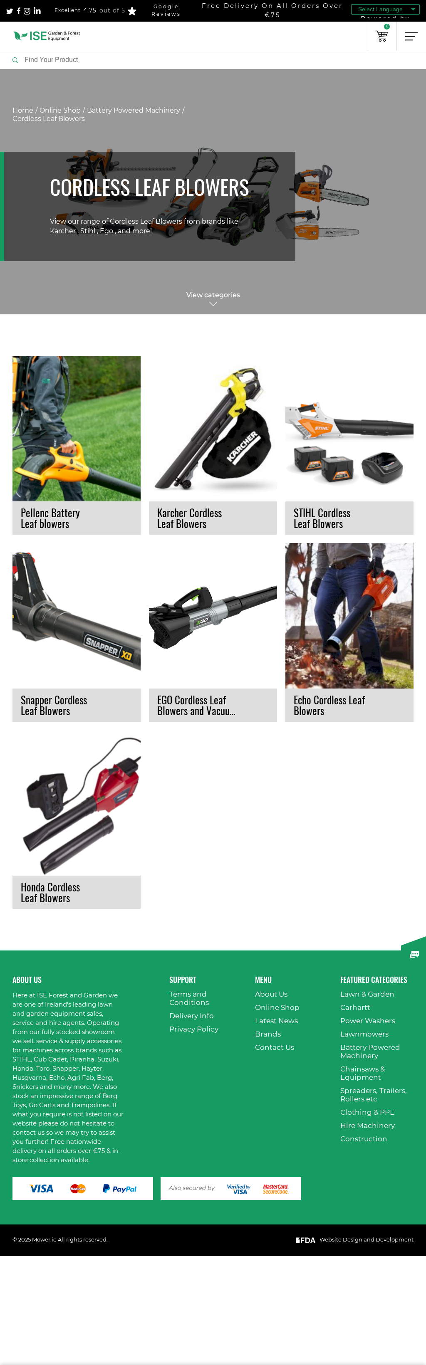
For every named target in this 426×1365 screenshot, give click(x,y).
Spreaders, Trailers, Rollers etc (373, 1095)
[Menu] (411, 36)
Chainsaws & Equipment (362, 1073)
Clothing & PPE (367, 1112)
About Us (271, 994)
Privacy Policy (193, 1029)
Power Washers (367, 1020)
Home (22, 110)
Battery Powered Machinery (133, 110)
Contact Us (274, 1047)
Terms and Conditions (189, 998)
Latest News (276, 1020)
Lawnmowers (364, 1034)
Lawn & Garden (367, 994)
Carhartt (355, 1007)
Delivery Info (191, 1015)
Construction (363, 1139)
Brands (268, 1034)
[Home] (47, 36)
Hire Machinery (367, 1125)
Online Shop (60, 110)
